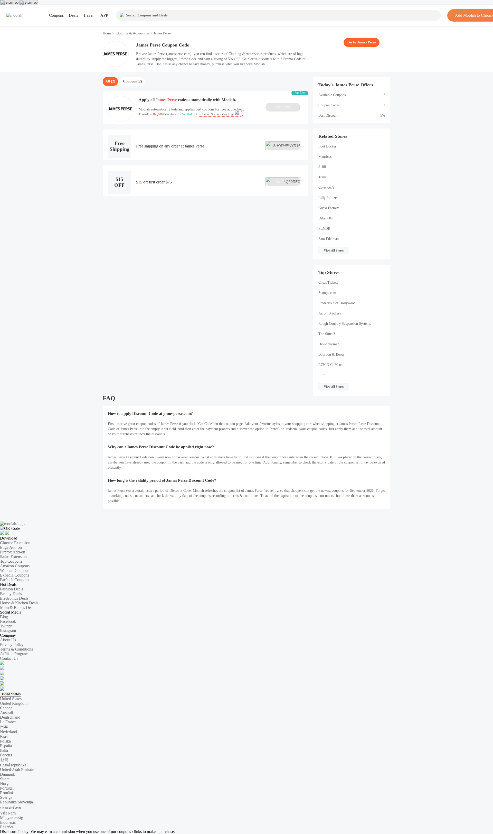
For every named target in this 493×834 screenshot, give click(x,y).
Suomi (5, 779)
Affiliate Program (14, 654)
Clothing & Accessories (132, 33)
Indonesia (8, 822)
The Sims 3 (326, 334)
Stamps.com (327, 293)
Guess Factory (328, 208)
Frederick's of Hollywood (337, 303)
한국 (4, 760)
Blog (4, 617)
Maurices (324, 157)
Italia (4, 750)
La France (8, 722)
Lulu (321, 375)
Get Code (288, 107)
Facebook (8, 621)
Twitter (6, 626)
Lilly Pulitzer (328, 198)
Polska (5, 741)
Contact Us (9, 658)
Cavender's (326, 187)
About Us (8, 640)
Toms (322, 177)
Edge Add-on (11, 547)
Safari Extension (13, 556)
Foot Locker (327, 146)
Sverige (6, 797)
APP (104, 15)
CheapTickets (328, 282)
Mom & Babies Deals (17, 607)
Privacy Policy (12, 644)
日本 (4, 727)
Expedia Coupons (14, 575)
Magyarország (11, 818)
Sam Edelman (328, 239)
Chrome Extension (15, 543)
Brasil (5, 736)
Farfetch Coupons (14, 580)
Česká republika (13, 765)
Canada (6, 708)
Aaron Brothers (329, 313)
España (6, 746)
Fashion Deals (11, 589)
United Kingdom (13, 703)
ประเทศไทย (10, 807)
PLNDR (324, 228)
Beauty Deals (11, 593)
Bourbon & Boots (331, 354)
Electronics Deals (14, 598)
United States (11, 694)
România (7, 793)
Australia (7, 712)
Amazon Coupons (15, 566)
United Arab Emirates (17, 769)
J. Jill (322, 167)
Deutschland (10, 717)
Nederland (8, 732)
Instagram (8, 630)
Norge (5, 783)
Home (107, 33)
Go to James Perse (361, 42)
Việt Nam (8, 813)
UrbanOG (325, 218)
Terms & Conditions (16, 649)
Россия (6, 755)
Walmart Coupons (14, 570)
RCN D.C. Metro (330, 365)
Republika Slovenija (16, 802)
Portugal (7, 788)
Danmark (7, 774)
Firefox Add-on (12, 552)
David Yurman (328, 344)
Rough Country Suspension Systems (344, 324)
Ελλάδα (6, 827)
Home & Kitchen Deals (19, 603)
